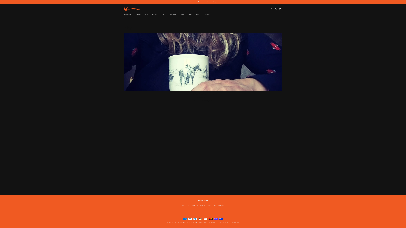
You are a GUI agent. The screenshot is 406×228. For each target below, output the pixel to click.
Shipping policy (234, 222)
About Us (185, 205)
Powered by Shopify (192, 222)
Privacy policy (213, 222)
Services (221, 205)
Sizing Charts (211, 205)
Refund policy (203, 222)
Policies (202, 205)
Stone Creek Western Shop (179, 222)
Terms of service (223, 222)
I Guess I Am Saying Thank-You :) (203, 94)
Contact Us (194, 205)
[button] (138, 14)
